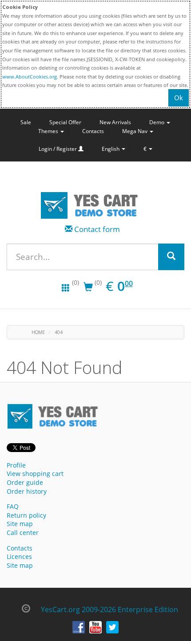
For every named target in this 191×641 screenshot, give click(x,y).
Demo (157, 122)
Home (38, 332)
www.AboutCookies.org (29, 76)
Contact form (97, 229)
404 (59, 332)
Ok (178, 97)
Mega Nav (135, 131)
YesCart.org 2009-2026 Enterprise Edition (109, 609)
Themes (49, 131)
